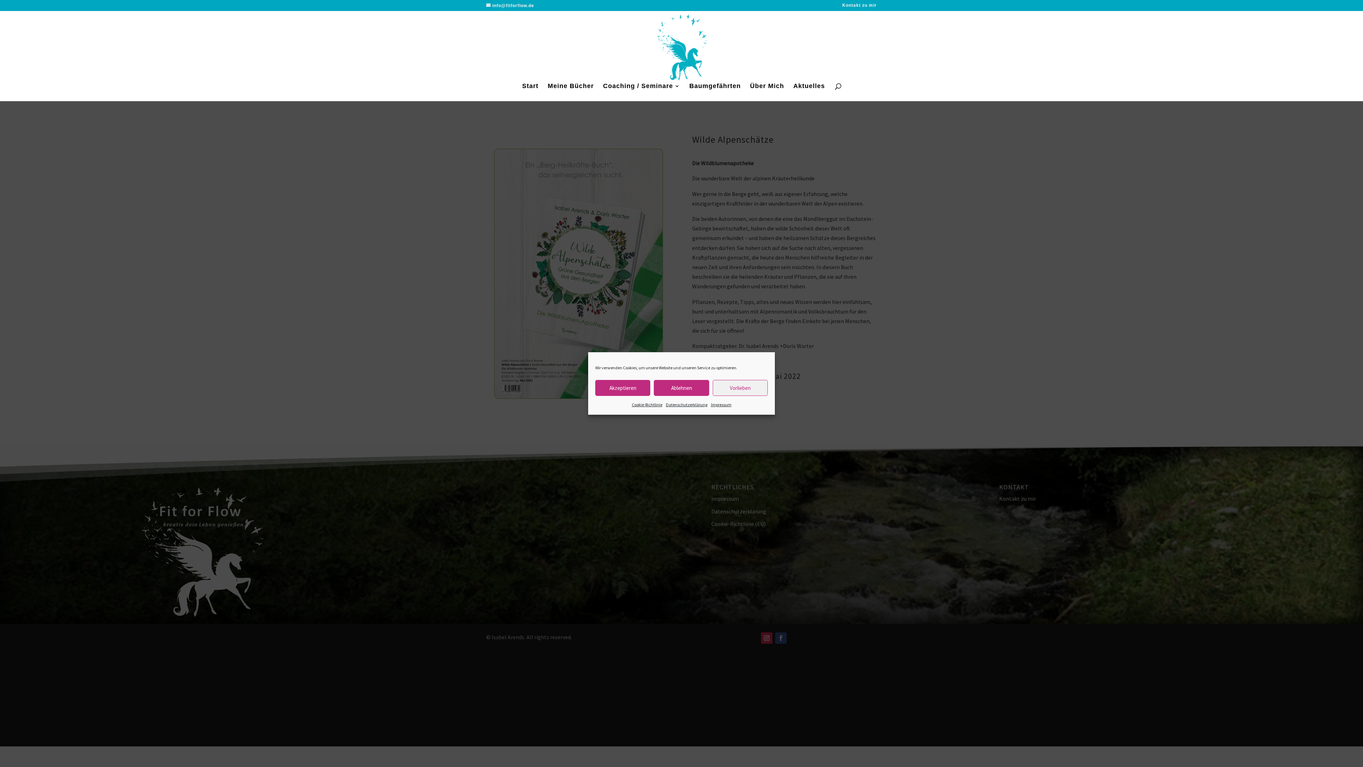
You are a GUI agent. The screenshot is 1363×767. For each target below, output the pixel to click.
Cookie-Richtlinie (647, 404)
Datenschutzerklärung (686, 404)
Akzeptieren (622, 387)
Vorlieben (740, 387)
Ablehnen (681, 387)
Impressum (721, 404)
